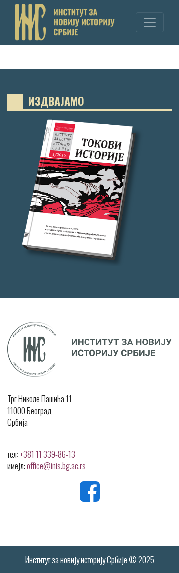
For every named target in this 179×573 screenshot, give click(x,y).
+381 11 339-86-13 (47, 454)
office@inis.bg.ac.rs (56, 465)
